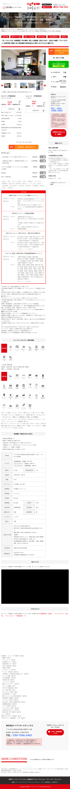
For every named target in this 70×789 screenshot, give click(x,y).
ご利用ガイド (38, 8)
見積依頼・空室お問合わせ (26, 147)
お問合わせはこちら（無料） (59, 133)
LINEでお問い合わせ (58, 65)
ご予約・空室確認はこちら (56, 732)
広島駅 (24, 461)
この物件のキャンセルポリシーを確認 (58, 183)
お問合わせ (55, 782)
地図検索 (32, 8)
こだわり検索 (35, 8)
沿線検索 (30, 8)
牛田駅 (26, 463)
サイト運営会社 (46, 782)
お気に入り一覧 (47, 4)
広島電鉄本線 (17, 461)
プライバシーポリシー (34, 782)
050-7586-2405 (61, 7)
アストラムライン (18, 463)
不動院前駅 (28, 465)
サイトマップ (23, 782)
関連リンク (15, 782)
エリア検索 (28, 8)
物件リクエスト (47, 7)
